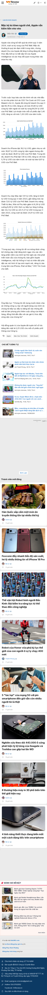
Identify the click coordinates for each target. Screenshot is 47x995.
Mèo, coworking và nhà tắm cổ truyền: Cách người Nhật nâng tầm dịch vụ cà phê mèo (29, 409)
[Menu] (2, 3)
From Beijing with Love (24, 378)
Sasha (8, 520)
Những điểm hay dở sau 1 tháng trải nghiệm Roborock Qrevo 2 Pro (27, 917)
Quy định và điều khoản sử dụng (16, 991)
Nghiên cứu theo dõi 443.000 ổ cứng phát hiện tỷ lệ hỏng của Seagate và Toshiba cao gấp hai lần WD (23, 746)
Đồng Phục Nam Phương (10, 948)
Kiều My (19, 402)
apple (9, 336)
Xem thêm (41, 932)
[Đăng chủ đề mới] (35, 3)
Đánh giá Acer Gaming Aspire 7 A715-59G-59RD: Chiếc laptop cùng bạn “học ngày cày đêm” (29, 891)
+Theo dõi (23, 34)
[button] (45, 3)
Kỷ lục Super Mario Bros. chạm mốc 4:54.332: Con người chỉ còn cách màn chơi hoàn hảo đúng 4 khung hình (29, 398)
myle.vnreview (21, 355)
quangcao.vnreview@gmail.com (20, 981)
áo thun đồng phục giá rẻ (13, 944)
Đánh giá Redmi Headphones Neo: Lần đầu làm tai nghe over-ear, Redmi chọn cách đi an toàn (29, 899)
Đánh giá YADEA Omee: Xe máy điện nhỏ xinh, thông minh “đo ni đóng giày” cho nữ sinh (29, 926)
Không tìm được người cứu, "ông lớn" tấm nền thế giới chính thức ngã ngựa (29, 386)
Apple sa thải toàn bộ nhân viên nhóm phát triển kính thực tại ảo (29, 363)
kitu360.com (15, 940)
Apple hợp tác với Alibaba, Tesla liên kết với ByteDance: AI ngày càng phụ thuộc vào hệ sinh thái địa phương (29, 375)
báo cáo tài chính (20, 336)
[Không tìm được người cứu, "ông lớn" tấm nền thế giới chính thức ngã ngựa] (8, 388)
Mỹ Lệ (8, 564)
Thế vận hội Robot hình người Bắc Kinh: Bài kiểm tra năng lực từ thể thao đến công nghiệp (21, 603)
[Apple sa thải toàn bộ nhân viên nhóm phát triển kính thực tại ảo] (8, 365)
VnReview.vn (17, 988)
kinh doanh (34, 336)
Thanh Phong (21, 367)
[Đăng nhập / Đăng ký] (40, 3)
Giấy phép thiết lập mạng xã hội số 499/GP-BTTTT (23, 974)
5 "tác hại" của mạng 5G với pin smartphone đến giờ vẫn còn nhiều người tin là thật (22, 698)
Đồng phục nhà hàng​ (9, 951)
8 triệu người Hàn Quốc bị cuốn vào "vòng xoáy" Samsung (28, 352)
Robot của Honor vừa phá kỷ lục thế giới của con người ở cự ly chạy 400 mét (22, 651)
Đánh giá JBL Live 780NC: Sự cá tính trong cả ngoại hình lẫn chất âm (28, 908)
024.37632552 (16, 984)
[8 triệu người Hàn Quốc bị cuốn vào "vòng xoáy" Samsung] (8, 353)
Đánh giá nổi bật (12, 883)
